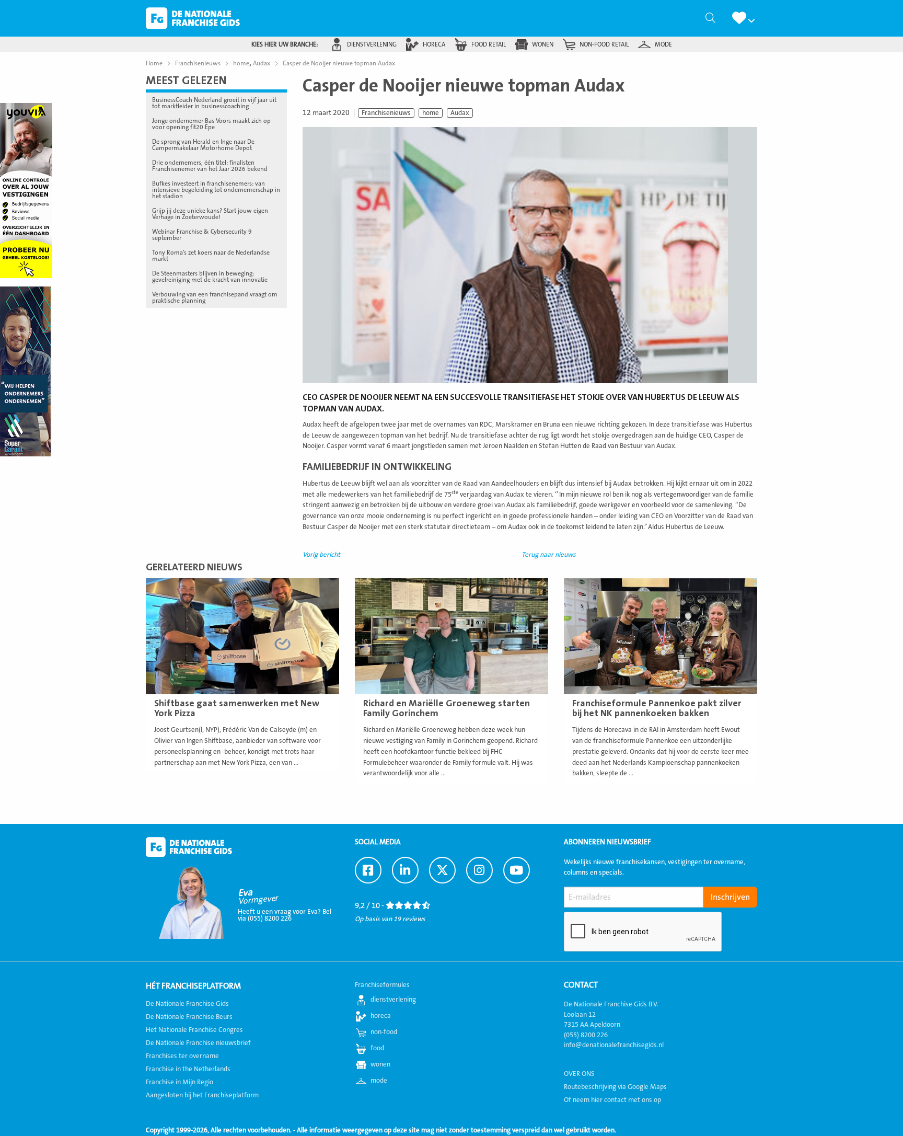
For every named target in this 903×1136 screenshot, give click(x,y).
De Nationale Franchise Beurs (189, 1016)
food (377, 1048)
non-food (384, 1032)
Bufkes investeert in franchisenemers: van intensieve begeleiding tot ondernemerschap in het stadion (216, 190)
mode (663, 44)
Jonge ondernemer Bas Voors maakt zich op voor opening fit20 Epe (211, 124)
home (430, 113)
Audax (459, 113)
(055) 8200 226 (586, 1035)
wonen (542, 44)
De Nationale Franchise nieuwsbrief (198, 1043)
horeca (434, 44)
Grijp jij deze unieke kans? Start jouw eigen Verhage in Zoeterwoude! (210, 214)
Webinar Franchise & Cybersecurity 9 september (202, 235)
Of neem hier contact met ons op (612, 1100)
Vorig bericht (321, 554)
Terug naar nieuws (549, 554)
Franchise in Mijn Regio (179, 1082)
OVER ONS (579, 1073)
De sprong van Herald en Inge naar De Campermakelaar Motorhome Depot (203, 145)
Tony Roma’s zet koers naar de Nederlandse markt (211, 255)
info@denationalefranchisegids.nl (614, 1045)
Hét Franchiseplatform (193, 986)
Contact (581, 985)
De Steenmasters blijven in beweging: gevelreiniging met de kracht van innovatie (210, 276)
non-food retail (604, 44)
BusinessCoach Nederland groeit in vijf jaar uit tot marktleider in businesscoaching (214, 103)
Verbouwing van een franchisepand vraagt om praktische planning (214, 297)
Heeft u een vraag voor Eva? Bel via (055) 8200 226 (284, 915)
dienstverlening (372, 44)
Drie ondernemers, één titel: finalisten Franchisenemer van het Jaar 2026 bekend (210, 166)
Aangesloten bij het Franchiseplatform (202, 1095)
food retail (488, 44)
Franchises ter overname (182, 1056)
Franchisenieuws (386, 113)
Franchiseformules (382, 985)
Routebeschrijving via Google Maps (615, 1087)
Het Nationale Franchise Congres (194, 1030)
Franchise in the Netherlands (188, 1069)
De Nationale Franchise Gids (193, 18)
